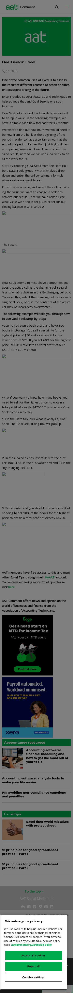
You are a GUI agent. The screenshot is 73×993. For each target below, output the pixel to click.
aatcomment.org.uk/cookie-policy (31, 944)
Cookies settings (33, 977)
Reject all (33, 966)
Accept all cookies (33, 955)
